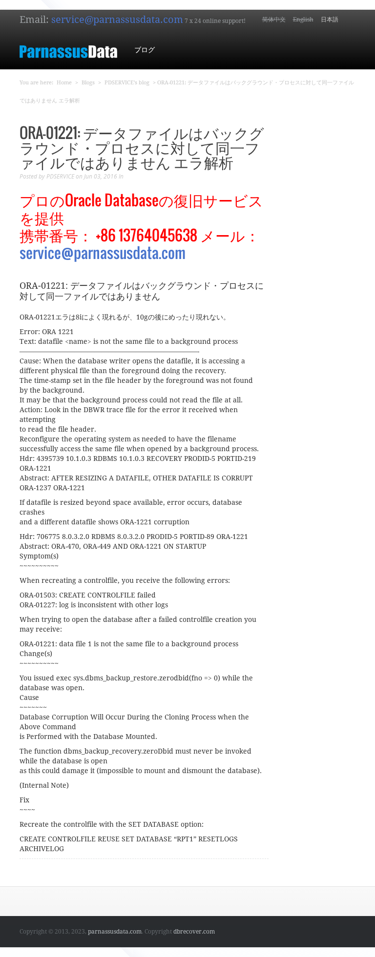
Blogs (88, 83)
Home (64, 83)
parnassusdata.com (115, 931)
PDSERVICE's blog (126, 83)
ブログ (144, 50)
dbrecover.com (194, 931)
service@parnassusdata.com (117, 19)
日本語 (329, 19)
